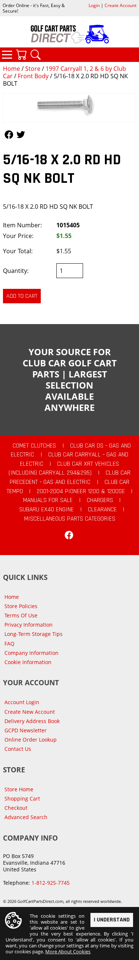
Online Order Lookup (30, 739)
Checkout (15, 807)
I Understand (112, 920)
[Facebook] (69, 535)
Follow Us (9, 135)
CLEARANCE (102, 509)
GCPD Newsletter (25, 730)
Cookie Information (28, 662)
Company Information (31, 652)
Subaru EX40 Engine (46, 509)
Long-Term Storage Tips (33, 633)
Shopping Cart (22, 798)
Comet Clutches (34, 446)
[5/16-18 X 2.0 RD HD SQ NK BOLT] (69, 108)
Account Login (21, 702)
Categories (7, 54)
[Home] (69, 34)
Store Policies (20, 606)
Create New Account (29, 711)
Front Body (33, 76)
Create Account (120, 5)
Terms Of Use (20, 615)
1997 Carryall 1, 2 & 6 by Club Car (64, 72)
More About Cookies (67, 951)
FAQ (9, 643)
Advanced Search (25, 817)
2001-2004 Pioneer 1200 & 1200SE (81, 491)
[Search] (36, 54)
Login (94, 5)
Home (11, 69)
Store (32, 69)
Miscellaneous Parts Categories (69, 519)
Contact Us (17, 748)
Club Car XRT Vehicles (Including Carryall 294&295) (64, 468)
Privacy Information (28, 624)
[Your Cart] (21, 54)
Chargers (100, 500)
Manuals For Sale (48, 500)
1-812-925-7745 (51, 882)
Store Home (18, 789)
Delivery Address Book (32, 721)
